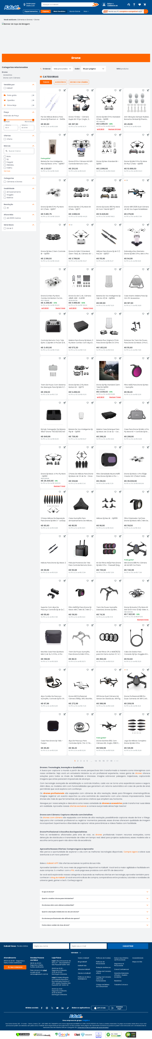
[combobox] (68, 4)
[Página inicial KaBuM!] (12, 7)
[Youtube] (57, 1008)
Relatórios (117, 981)
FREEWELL (10, 165)
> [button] (114, 761)
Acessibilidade (137, 958)
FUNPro (9, 168)
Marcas (7, 146)
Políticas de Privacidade (100, 963)
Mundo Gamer (75, 11)
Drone (36, 19)
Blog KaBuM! (82, 962)
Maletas (10, 197)
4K (8, 208)
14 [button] (96, 761)
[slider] (5, 120)
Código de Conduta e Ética (103, 972)
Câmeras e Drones (25, 19)
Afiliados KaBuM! (84, 969)
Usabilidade (9, 188)
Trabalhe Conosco (121, 985)
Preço (6, 112)
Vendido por (9, 84)
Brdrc (9, 156)
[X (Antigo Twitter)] (52, 1008)
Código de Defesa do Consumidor (102, 985)
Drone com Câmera (11, 78)
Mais (86, 11)
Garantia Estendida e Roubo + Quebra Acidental (121, 975)
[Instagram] (47, 1008)
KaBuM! (10, 88)
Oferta (9, 139)
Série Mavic (9, 225)
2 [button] (77, 761)
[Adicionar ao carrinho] (64, 90)
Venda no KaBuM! (84, 973)
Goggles (10, 195)
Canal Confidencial (121, 969)
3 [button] (80, 761)
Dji (8, 159)
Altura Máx (8, 214)
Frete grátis (12, 95)
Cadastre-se (112, 5)
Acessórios (7, 75)
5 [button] (87, 761)
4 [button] (84, 761)
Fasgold (10, 162)
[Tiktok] (68, 1008)
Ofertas (7, 135)
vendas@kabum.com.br (39, 974)
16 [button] (104, 761)
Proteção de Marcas (103, 967)
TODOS (46, 82)
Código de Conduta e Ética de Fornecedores (103, 979)
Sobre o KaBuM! (83, 958)
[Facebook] (42, 1008)
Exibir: (77, 69)
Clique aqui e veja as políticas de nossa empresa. (93, 1027)
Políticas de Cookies (103, 958)
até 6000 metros (14, 218)
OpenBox (11, 100)
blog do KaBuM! (58, 877)
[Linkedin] (62, 1008)
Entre (109, 4)
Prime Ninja (11, 105)
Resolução (8, 204)
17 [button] (107, 761)
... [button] (91, 761)
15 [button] (100, 761)
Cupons (46, 11)
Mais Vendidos (59, 11)
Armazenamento (14, 192)
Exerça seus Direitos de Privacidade (121, 959)
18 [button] (111, 761)
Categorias (9, 178)
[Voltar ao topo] (76, 1016)
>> (117, 761)
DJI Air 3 (10, 228)
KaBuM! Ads (82, 966)
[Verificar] (23, 1035)
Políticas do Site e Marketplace (84, 978)
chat (45, 970)
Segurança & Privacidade (119, 965)
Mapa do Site (137, 962)
